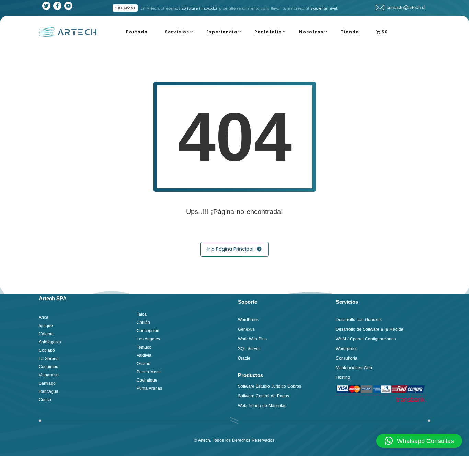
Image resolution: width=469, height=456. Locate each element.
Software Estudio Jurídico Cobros (269, 386)
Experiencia (221, 32)
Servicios (177, 32)
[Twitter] (46, 6)
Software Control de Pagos (263, 396)
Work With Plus (252, 339)
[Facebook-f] (57, 6)
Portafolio (268, 32)
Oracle (244, 358)
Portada (137, 32)
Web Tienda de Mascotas (262, 405)
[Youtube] (68, 6)
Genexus (246, 329)
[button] (419, 441)
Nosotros (311, 32)
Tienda (350, 32)
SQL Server (249, 348)
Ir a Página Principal (230, 249)
